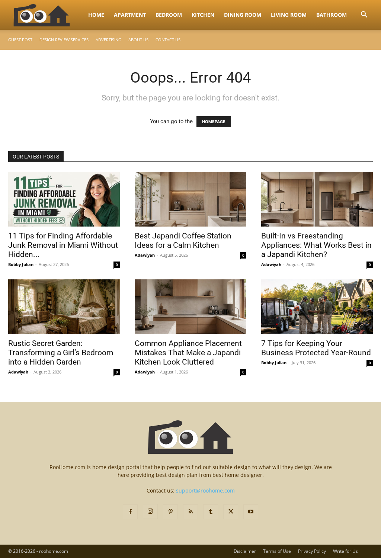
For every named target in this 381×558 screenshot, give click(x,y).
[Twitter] (230, 511)
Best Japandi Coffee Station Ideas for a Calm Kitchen (183, 240)
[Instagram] (150, 511)
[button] (364, 15)
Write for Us (345, 551)
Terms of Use (277, 551)
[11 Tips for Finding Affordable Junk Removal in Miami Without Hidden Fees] (64, 199)
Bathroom (331, 14)
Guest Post (20, 39)
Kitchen (203, 14)
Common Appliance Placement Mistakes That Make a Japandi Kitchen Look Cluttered (188, 352)
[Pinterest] (170, 511)
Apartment (130, 14)
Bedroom (169, 14)
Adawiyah (145, 255)
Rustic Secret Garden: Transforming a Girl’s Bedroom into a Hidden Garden (60, 352)
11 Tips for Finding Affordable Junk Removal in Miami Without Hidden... (63, 245)
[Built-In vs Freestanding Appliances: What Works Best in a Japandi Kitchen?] (317, 199)
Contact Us (168, 39)
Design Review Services (64, 39)
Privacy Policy (312, 551)
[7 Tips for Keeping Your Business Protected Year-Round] (317, 306)
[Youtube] (250, 511)
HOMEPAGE (213, 121)
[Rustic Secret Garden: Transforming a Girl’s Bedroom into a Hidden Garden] (64, 306)
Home (96, 14)
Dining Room (242, 14)
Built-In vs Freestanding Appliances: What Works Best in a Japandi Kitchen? (316, 245)
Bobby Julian (20, 264)
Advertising (108, 39)
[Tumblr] (210, 511)
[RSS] (190, 511)
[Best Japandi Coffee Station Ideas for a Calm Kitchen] (190, 199)
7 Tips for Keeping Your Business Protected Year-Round (316, 348)
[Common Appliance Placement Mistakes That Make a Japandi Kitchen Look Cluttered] (190, 306)
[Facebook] (130, 511)
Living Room (289, 14)
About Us (138, 39)
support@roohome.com (205, 490)
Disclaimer (245, 551)
